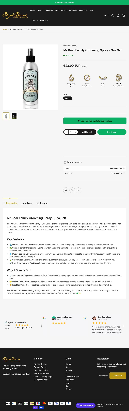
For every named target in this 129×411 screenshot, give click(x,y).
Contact (44, 21)
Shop (39, 10)
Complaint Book (41, 380)
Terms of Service (42, 373)
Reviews (44, 203)
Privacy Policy (40, 364)
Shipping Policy (41, 370)
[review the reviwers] (80, 318)
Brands (49, 10)
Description (11, 203)
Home (32, 10)
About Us (83, 10)
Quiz (57, 10)
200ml (67, 98)
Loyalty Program (69, 10)
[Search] (112, 15)
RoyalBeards (108, 404)
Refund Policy (40, 367)
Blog (33, 21)
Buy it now (112, 132)
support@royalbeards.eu (19, 374)
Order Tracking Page (43, 376)
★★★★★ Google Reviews (64, 3)
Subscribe (117, 375)
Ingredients (27, 203)
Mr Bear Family (70, 45)
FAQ (91, 10)
